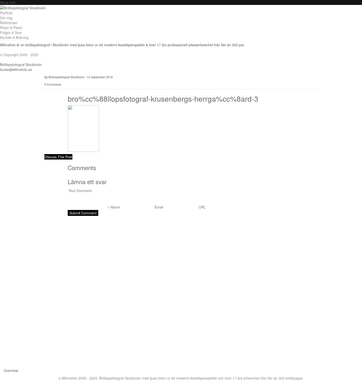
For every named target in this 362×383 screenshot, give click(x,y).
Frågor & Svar (11, 32)
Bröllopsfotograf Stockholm (21, 64)
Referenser (8, 22)
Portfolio (6, 12)
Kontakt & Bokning (14, 37)
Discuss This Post (58, 156)
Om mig (6, 17)
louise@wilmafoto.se (16, 69)
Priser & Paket (11, 27)
